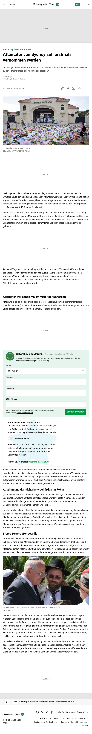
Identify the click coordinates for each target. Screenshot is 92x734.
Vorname (9, 377)
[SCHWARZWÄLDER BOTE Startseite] (46, 4)
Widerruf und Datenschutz (25, 413)
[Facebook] (52, 712)
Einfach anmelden (75, 411)
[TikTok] (47, 712)
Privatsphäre (45, 718)
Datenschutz (71, 718)
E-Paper (12, 5)
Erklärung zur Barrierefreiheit (46, 722)
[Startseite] (7, 702)
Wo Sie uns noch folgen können (75, 712)
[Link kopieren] (62, 88)
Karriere (55, 718)
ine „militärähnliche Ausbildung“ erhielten (33, 517)
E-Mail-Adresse (11, 399)
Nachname (10, 388)
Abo (77, 5)
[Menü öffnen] (4, 4)
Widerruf (85, 725)
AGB (63, 718)
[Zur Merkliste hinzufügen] (87, 88)
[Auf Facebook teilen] (68, 88)
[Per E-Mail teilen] (73, 88)
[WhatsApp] (42, 712)
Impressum (84, 722)
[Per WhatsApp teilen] (79, 88)
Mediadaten (84, 718)
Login (88, 4)
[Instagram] (37, 712)
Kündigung (64, 722)
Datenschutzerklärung (38, 461)
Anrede (8, 366)
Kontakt (74, 722)
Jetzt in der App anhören (16, 88)
